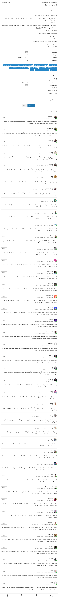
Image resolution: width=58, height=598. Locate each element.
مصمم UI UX (49, 357)
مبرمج (51, 441)
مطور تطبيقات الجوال (47, 154)
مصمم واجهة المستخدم (47, 524)
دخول (24, 105)
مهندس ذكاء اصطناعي (47, 321)
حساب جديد (31, 105)
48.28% (26, 85)
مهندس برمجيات (48, 118)
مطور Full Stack (48, 166)
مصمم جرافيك (49, 464)
